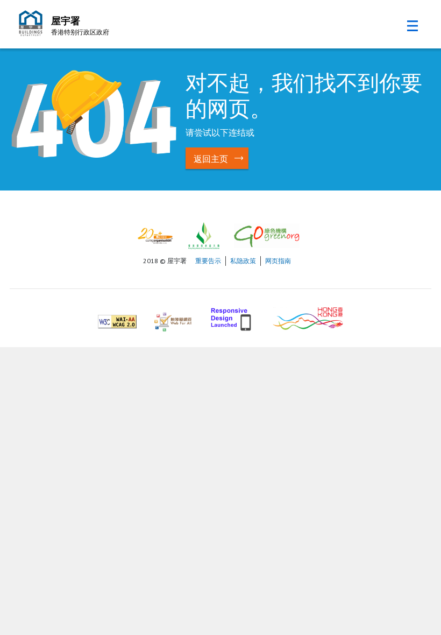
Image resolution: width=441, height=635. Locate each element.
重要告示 (208, 261)
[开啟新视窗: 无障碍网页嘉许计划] (172, 317)
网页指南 (278, 261)
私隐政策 (243, 261)
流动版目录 (412, 26)
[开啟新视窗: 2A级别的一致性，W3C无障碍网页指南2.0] (117, 317)
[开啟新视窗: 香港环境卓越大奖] (204, 235)
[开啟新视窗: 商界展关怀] (155, 235)
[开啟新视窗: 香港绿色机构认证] (267, 235)
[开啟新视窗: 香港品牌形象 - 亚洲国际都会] (308, 317)
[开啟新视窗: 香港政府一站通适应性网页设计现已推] (232, 317)
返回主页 (211, 158)
